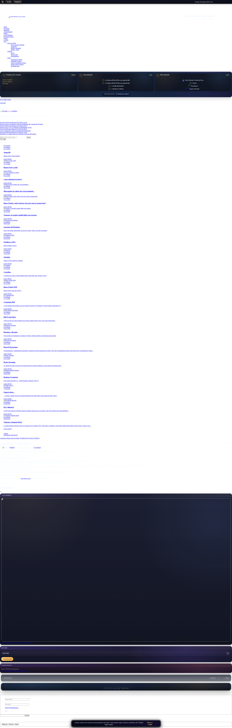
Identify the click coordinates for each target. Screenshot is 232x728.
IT (1, 140)
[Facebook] (220, 2)
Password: (4, 704)
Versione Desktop (8, 679)
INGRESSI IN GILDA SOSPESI (29, 440)
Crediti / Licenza (125, 689)
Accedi (21, 2)
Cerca (28, 139)
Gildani (227, 679)
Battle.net (4, 725)
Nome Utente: (5, 699)
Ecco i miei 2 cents (5, 101)
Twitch (16, 725)
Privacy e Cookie (155, 726)
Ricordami (10, 712)
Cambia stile (213, 679)
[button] (226, 444)
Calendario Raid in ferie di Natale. (10, 440)
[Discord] (228, 2)
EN (4, 140)
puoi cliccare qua (25, 480)
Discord (11, 725)
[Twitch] (224, 2)
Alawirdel (3, 104)
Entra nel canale (7, 660)
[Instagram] (216, 2)
